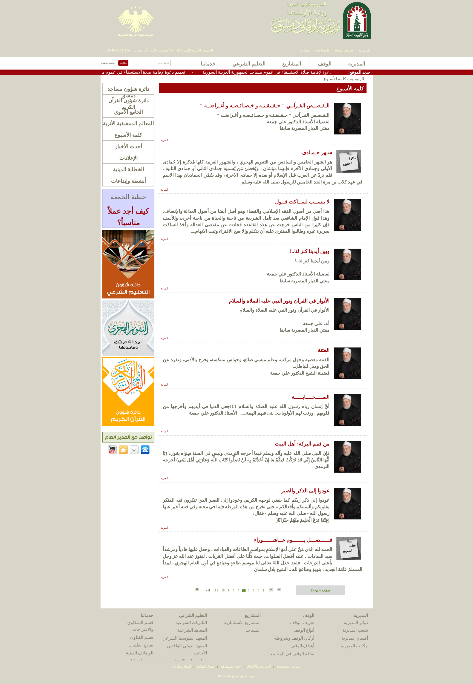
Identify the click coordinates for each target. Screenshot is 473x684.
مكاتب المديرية (354, 645)
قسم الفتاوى (141, 637)
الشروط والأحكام (259, 666)
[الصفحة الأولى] (279, 589)
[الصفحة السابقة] (270, 590)
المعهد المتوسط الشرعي (184, 638)
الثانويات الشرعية (191, 622)
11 (216, 590)
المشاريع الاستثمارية (242, 622)
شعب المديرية (355, 630)
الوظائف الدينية (139, 653)
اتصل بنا (305, 50)
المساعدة (322, 50)
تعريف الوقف (302, 622)
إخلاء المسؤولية (230, 666)
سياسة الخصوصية (288, 666)
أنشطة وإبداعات (128, 181)
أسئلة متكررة (182, 666)
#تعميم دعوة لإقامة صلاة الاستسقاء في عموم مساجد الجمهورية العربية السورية (135, 72)
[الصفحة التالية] (207, 590)
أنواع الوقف (303, 630)
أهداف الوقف (302, 645)
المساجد (253, 630)
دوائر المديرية (356, 622)
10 (223, 590)
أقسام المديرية (354, 638)
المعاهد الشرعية (192, 630)
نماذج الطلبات (140, 645)
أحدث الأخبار (128, 146)
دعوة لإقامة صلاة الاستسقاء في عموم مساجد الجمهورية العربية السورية (288, 72)
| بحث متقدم (108, 62)
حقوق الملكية (205, 666)
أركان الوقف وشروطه (294, 638)
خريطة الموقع (343, 50)
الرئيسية (364, 50)
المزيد (164, 140)
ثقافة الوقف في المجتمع (292, 653)
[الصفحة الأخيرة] (197, 589)
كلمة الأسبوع (128, 135)
